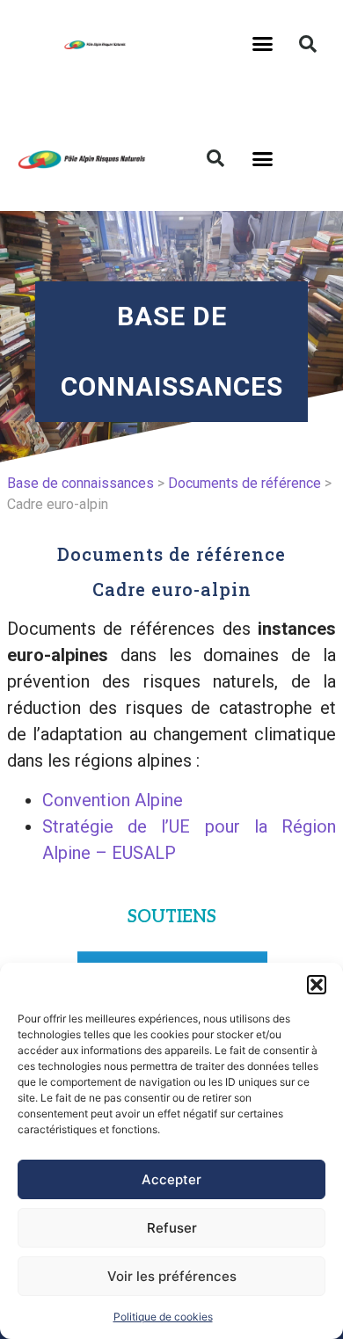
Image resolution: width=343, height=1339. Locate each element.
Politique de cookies (163, 1316)
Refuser (172, 1227)
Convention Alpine (112, 800)
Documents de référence (244, 483)
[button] (316, 984)
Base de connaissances (80, 483)
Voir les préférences (172, 1276)
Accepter (171, 1179)
